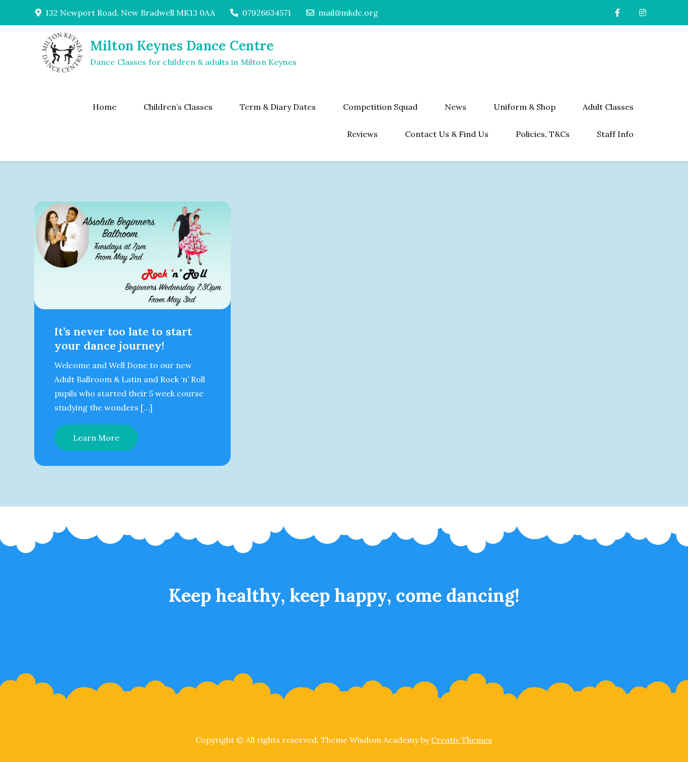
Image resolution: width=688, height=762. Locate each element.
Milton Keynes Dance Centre (182, 45)
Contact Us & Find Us (447, 134)
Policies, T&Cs (543, 134)
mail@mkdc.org (348, 13)
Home (104, 107)
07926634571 (266, 13)
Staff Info (615, 134)
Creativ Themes (461, 740)
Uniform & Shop (525, 107)
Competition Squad (380, 107)
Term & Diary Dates (278, 107)
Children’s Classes (178, 107)
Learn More (96, 438)
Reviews (362, 134)
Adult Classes (608, 107)
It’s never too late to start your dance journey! (123, 338)
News (455, 107)
